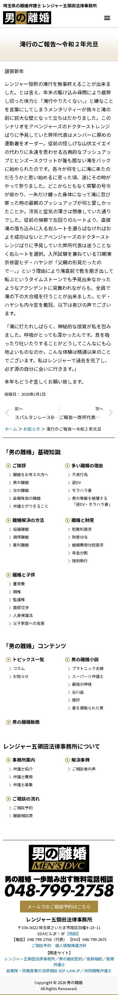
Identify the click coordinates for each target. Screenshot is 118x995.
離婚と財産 (82, 520)
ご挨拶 (19, 465)
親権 (17, 591)
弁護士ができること (30, 506)
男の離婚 (21, 482)
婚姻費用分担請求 (87, 545)
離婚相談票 (23, 815)
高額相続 (94, 959)
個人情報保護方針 (71, 945)
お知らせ (31, 429)
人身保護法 (23, 615)
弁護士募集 (23, 784)
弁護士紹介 (23, 769)
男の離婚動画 (26, 722)
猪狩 (76, 700)
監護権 (19, 599)
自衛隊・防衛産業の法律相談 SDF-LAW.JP (43, 970)
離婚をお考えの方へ (30, 474)
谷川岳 (78, 692)
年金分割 (80, 553)
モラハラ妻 (82, 490)
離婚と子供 (23, 574)
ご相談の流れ (26, 798)
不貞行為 (80, 474)
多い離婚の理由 (87, 465)
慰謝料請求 (82, 529)
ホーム (11, 429)
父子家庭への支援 (28, 623)
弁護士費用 (23, 777)
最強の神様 (82, 684)
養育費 (19, 584)
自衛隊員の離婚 (27, 498)
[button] (107, 18)
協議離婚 (21, 529)
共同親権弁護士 (98, 970)
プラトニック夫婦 (87, 668)
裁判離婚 (21, 545)
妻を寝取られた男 (87, 708)
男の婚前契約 (71, 959)
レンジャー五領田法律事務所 (29, 959)
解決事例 (80, 759)
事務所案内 (23, 759)
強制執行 (80, 560)
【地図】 (73, 933)
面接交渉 (21, 607)
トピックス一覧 (28, 659)
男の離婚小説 (85, 659)
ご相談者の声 (84, 769)
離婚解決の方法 (28, 520)
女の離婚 (21, 490)
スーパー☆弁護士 (87, 676)
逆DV (76, 482)
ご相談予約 (23, 808)
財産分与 (80, 537)
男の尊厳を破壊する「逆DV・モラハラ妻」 (92, 501)
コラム (19, 668)
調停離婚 (21, 537)
